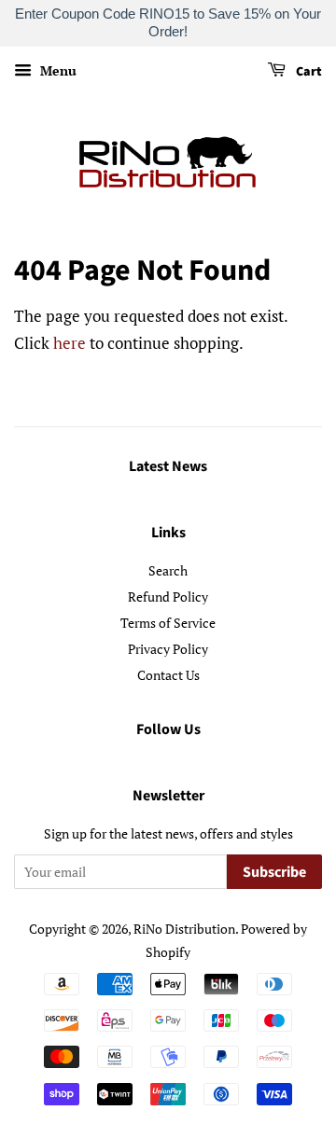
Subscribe (274, 872)
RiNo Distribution (184, 928)
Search (168, 570)
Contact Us (168, 675)
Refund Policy (168, 596)
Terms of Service (168, 622)
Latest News (168, 466)
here (69, 343)
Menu (56, 70)
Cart (307, 71)
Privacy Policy (168, 649)
